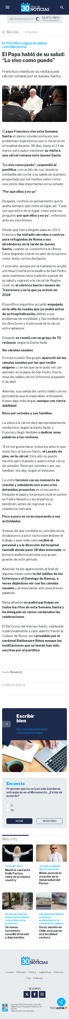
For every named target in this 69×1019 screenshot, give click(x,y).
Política (32, 972)
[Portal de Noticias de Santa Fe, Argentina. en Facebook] (34, 994)
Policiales (21, 972)
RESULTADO (49, 821)
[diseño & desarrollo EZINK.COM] (58, 1007)
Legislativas (45, 972)
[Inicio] (35, 7)
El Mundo (10, 32)
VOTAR (19, 821)
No (12, 810)
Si (12, 805)
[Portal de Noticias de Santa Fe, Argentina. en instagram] (42, 994)
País (28, 978)
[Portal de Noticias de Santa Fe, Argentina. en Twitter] (27, 994)
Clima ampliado (50, 20)
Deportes (58, 972)
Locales (10, 972)
